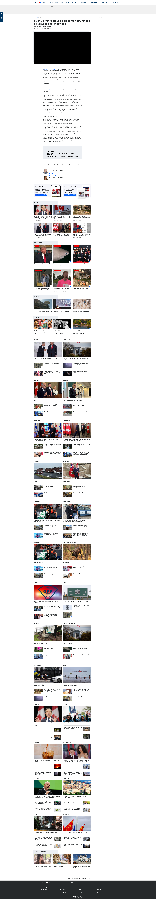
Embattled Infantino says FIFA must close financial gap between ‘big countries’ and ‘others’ (47, 797)
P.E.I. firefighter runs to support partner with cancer (61, 289)
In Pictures (73, 2)
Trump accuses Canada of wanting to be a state (42, 264)
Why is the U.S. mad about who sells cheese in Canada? (62, 865)
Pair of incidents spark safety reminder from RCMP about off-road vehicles (81, 493)
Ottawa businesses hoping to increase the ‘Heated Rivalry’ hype (81, 264)
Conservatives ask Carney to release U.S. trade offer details (47, 399)
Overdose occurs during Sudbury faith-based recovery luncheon (81, 567)
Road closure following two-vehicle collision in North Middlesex (46, 602)
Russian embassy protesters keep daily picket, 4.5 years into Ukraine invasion (47, 684)
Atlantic (36, 17)
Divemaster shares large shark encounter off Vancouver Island (80, 648)
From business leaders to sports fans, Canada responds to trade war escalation (81, 486)
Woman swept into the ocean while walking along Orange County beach (43, 865)
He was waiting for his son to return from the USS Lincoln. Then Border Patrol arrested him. (81, 697)
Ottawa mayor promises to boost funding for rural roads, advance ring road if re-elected (75, 399)
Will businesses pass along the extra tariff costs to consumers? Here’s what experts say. (52, 607)
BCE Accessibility (44, 889)
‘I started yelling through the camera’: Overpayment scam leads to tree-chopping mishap (81, 217)
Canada (62, 2)
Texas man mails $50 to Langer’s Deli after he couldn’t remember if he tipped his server (43, 311)
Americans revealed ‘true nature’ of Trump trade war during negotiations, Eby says (81, 655)
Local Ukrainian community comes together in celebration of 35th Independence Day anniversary (80, 534)
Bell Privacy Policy (63, 889)
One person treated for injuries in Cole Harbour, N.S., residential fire (47, 480)
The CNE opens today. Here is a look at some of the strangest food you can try (43, 332)
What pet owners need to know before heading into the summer (62, 156)
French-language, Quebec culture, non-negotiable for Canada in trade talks (47, 440)
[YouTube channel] (47, 882)
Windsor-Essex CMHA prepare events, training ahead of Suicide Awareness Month (48, 642)
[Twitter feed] (42, 882)
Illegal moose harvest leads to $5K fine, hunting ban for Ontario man (76, 561)
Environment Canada (48, 89)
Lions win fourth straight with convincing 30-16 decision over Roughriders (47, 521)
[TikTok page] (44, 882)
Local (56, 2)
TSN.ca (80, 892)
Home (51, 2)
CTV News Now (103, 2)
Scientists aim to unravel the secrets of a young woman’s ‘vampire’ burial (81, 311)
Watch (67, 2)
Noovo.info (99, 889)
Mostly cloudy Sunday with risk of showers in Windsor (51, 648)
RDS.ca (98, 892)
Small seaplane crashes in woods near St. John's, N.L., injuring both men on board (52, 493)
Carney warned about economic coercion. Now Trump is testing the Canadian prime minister (61, 236)
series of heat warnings (49, 69)
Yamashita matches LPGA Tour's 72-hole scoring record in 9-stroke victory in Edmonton (82, 445)
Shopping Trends (93, 2)
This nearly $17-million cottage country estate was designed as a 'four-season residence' (81, 332)
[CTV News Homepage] (43, 2)
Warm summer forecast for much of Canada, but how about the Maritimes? (62, 154)
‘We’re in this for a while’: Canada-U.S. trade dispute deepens (42, 235)
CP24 (80, 889)
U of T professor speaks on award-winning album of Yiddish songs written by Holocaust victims (61, 311)
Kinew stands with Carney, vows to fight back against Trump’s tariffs (76, 480)
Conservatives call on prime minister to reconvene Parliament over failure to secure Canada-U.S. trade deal (43, 217)
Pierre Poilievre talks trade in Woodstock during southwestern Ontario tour (51, 615)
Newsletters (84, 878)
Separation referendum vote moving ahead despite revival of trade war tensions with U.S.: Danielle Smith (52, 412)
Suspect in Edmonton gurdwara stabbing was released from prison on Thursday (81, 866)
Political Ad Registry (64, 892)
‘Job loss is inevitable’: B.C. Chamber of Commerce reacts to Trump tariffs (75, 359)
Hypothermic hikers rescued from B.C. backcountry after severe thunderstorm (81, 364)
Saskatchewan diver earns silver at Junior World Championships (51, 567)
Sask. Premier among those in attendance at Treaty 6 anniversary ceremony (42, 290)
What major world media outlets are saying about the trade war (81, 235)
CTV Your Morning (82, 2)
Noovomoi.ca (100, 890)
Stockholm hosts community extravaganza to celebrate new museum (52, 574)
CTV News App (69, 878)
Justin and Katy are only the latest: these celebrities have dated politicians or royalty (61, 332)
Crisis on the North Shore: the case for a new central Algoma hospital (82, 574)
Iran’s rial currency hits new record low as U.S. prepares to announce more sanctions (76, 684)
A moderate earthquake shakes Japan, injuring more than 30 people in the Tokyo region (46, 833)
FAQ (80, 878)
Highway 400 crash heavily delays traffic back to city (75, 601)
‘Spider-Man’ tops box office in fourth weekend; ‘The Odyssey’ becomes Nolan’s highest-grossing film (76, 761)
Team (88, 878)
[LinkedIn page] (49, 882)
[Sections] (35, 2)
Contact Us (76, 878)
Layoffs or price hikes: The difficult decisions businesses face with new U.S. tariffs (62, 217)
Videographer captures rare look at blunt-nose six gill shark (62, 264)
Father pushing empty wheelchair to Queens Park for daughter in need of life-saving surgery (76, 521)
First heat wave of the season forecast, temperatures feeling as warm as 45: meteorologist (64, 150)
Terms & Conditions (64, 890)
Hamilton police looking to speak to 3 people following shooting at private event (52, 372)
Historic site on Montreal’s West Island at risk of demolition (52, 445)
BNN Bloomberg (82, 890)
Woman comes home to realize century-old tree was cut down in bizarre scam (81, 290)
